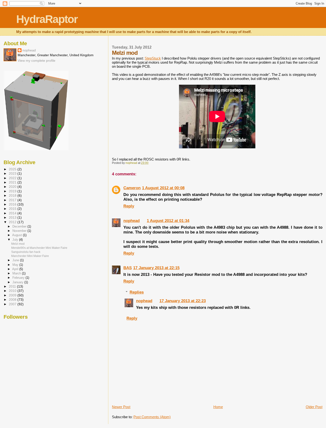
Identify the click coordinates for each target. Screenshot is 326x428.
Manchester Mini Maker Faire (30, 256)
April (15, 269)
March (17, 273)
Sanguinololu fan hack (25, 252)
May (15, 265)
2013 (13, 217)
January (18, 282)
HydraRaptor (47, 19)
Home (218, 407)
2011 (13, 286)
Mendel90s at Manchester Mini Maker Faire (39, 248)
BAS (127, 268)
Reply (128, 206)
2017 (13, 200)
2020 (13, 187)
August (17, 235)
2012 (13, 222)
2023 (13, 173)
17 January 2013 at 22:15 (156, 268)
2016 (13, 204)
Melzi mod (18, 243)
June (16, 260)
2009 (13, 295)
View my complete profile (36, 60)
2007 (13, 304)
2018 (13, 195)
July (15, 239)
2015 (13, 209)
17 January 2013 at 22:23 (182, 301)
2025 (13, 169)
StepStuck (153, 58)
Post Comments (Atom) (152, 417)
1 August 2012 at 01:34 (168, 220)
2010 (13, 291)
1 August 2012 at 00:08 (163, 188)
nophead (131, 220)
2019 (13, 191)
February (19, 277)
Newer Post (121, 407)
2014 (13, 213)
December (19, 226)
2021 (13, 182)
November (19, 231)
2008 (13, 299)
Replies (137, 292)
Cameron (132, 188)
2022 (13, 178)
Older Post (314, 407)
